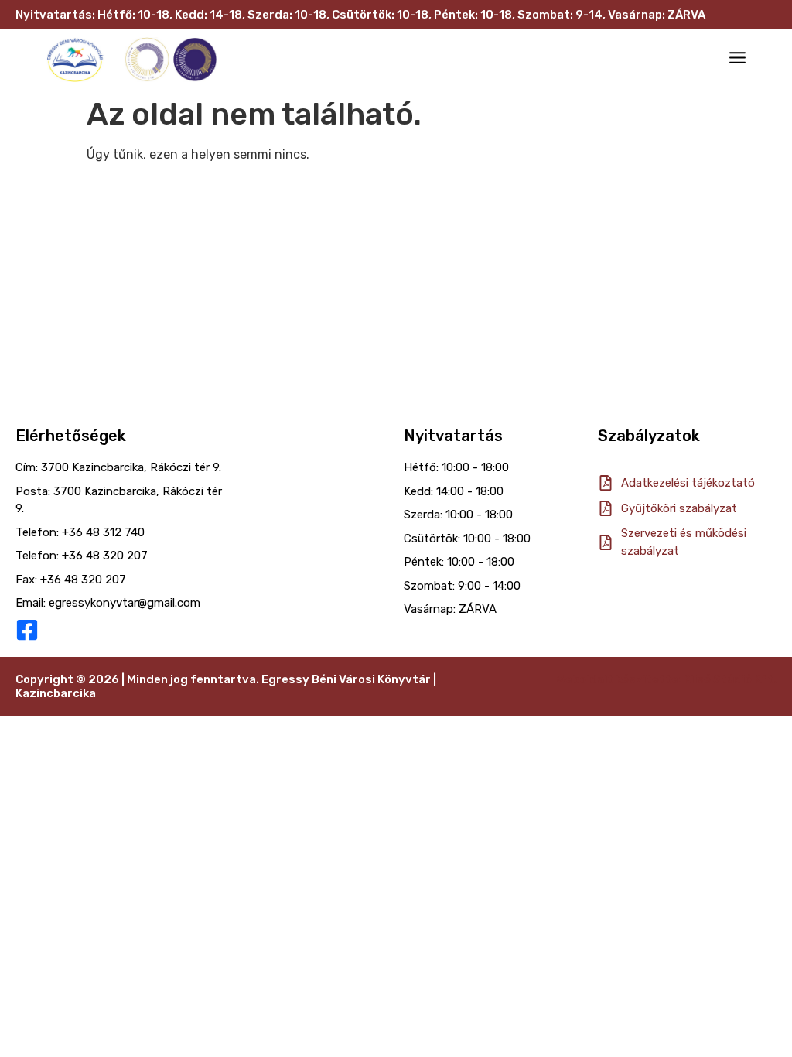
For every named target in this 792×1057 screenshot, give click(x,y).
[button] (737, 60)
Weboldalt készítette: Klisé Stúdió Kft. (666, 679)
